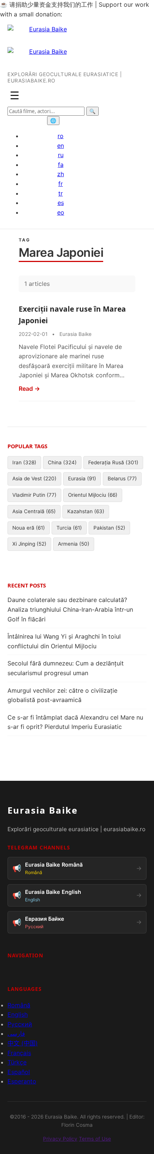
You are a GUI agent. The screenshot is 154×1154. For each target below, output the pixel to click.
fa (61, 164)
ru (61, 155)
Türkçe (17, 1062)
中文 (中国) (22, 1043)
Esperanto (21, 1081)
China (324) (62, 462)
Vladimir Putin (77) (34, 495)
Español (18, 1072)
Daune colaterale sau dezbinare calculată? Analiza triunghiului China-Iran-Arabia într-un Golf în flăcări (70, 609)
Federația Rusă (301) (113, 462)
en (60, 145)
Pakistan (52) (109, 528)
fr (60, 183)
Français (19, 1053)
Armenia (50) (73, 544)
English (17, 1014)
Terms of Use (95, 1139)
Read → (29, 388)
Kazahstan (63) (85, 511)
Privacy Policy (60, 1139)
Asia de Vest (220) (34, 478)
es (61, 202)
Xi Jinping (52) (29, 544)
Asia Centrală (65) (34, 511)
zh (60, 174)
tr (60, 193)
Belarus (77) (122, 478)
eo (60, 212)
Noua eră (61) (28, 528)
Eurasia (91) (82, 478)
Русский (19, 1024)
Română (18, 1005)
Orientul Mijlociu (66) (92, 495)
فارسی (16, 1033)
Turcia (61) (69, 528)
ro (61, 136)
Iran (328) (24, 462)
